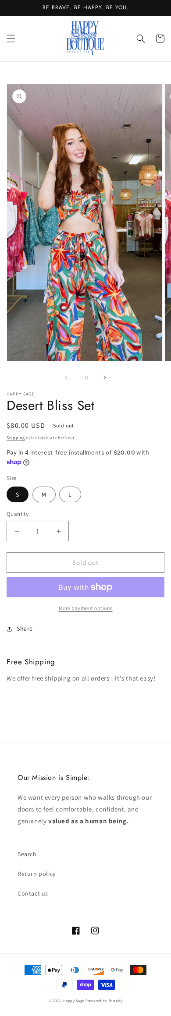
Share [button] (25, 628)
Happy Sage (73, 1000)
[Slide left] (66, 377)
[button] (11, 38)
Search (27, 854)
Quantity (17, 514)
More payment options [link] (86, 608)
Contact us (33, 893)
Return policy (37, 874)
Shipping (16, 438)
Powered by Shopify (104, 1000)
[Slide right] (104, 377)
